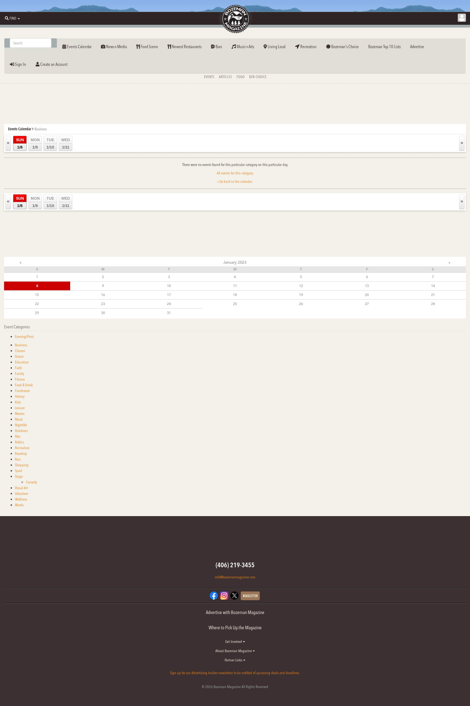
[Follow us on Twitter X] (234, 595)
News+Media (116, 46)
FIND (13, 18)
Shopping (22, 465)
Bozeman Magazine (235, 19)
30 (103, 313)
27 (367, 304)
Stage (19, 476)
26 (301, 304)
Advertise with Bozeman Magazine (235, 612)
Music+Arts (245, 46)
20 (367, 295)
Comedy (31, 482)
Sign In (20, 64)
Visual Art (21, 487)
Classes (20, 350)
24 (169, 304)
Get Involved (234, 641)
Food (241, 77)
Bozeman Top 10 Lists (384, 46)
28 (433, 304)
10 (169, 286)
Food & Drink (24, 385)
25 (235, 304)
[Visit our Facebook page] (214, 595)
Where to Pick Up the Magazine (235, 627)
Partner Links (234, 660)
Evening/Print (24, 336)
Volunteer (21, 493)
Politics (19, 442)
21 (433, 295)
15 (37, 295)
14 (433, 286)
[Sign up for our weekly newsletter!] (250, 595)
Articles (225, 77)
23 (103, 304)
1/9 (35, 143)
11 (235, 286)
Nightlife (21, 425)
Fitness (20, 379)
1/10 (50, 143)
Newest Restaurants (186, 46)
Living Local (276, 46)
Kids (18, 402)
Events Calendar (78, 46)
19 (301, 295)
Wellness (21, 499)
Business (21, 345)
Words (19, 504)
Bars (218, 46)
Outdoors (21, 430)
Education (22, 362)
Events (209, 77)
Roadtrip (21, 453)
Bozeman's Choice (344, 46)
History (19, 396)
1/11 (65, 143)
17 (169, 295)
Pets (17, 436)
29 (37, 313)
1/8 (20, 143)
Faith (18, 367)
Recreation (308, 46)
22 (37, 304)
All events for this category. (235, 173)
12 (301, 286)
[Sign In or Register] (462, 18)
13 (367, 286)
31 (169, 313)
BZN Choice (258, 77)
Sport (18, 470)
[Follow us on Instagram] (224, 595)
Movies (19, 413)
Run (18, 459)
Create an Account (53, 64)
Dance (19, 356)
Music (19, 419)
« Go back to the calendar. (235, 181)
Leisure (20, 407)
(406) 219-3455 (235, 565)
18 (235, 295)
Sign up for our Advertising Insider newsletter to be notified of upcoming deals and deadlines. (235, 672)
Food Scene (149, 46)
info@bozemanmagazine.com (235, 577)
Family (19, 373)
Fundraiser (22, 390)
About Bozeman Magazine (234, 650)
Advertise (417, 46)
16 (103, 295)
